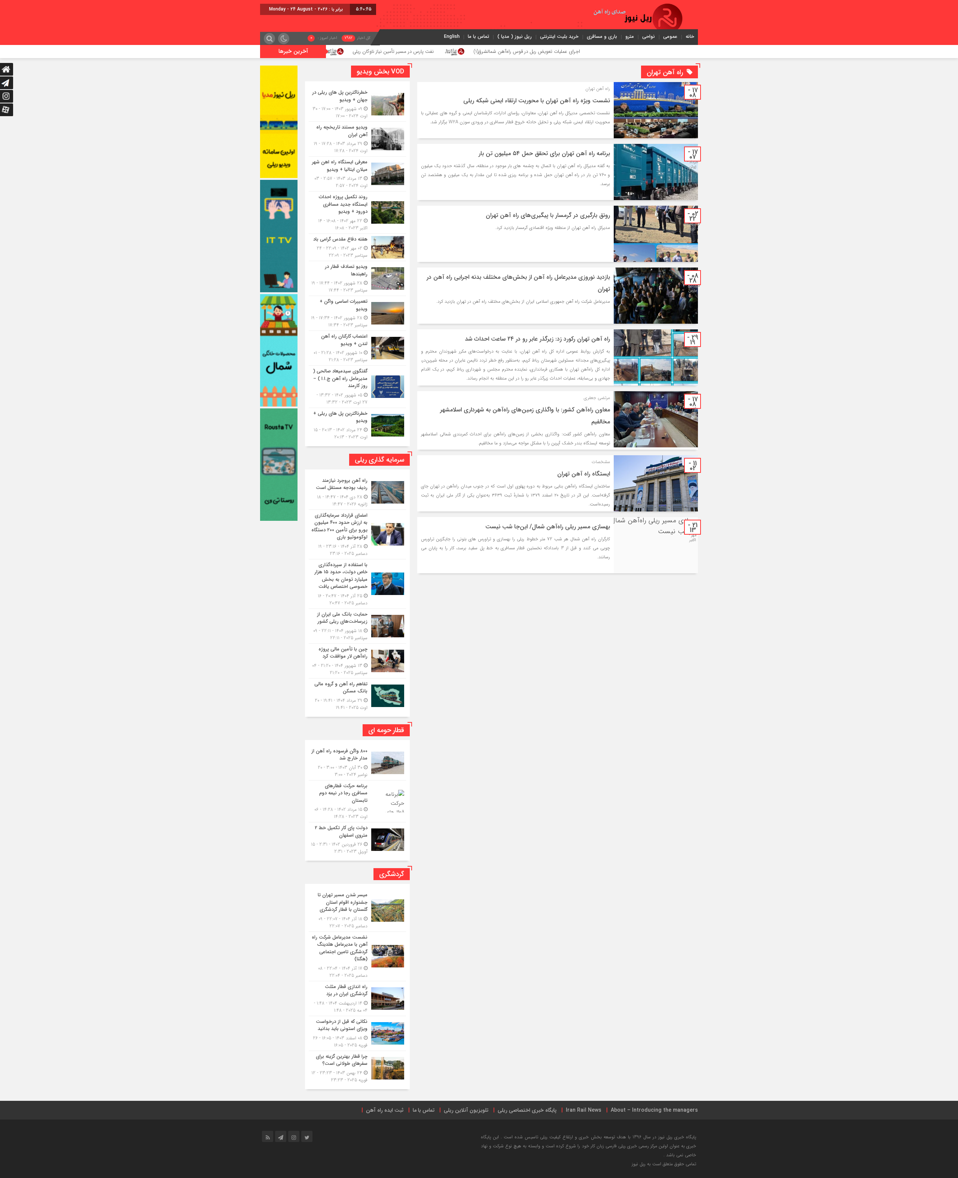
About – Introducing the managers (654, 1110)
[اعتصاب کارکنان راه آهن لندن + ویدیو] (357, 348)
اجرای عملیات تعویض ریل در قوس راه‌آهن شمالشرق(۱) (620, 51)
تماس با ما (478, 36)
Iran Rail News (583, 1110)
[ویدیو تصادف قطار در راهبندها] (357, 278)
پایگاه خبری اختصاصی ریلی (527, 1110)
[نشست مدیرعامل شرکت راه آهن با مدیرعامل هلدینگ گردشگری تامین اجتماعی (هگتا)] (357, 956)
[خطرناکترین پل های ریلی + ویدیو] (357, 424)
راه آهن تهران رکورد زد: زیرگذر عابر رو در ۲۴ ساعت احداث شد (537, 339)
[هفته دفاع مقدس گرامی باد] (357, 247)
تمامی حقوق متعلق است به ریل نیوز (664, 1164)
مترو (629, 36)
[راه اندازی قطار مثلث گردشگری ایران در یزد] (357, 998)
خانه (690, 36)
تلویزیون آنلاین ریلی (466, 1110)
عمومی (670, 36)
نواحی (648, 36)
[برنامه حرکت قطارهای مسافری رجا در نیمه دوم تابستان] (357, 801)
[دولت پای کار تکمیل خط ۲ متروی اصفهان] (357, 838)
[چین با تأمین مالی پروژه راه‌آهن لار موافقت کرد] (357, 661)
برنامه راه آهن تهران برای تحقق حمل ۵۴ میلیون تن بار (544, 153)
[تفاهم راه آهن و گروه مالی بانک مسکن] (357, 695)
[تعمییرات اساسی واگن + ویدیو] (357, 313)
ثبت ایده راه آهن (384, 1110)
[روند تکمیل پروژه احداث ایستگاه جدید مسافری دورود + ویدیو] (357, 212)
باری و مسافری (602, 36)
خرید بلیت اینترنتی (559, 36)
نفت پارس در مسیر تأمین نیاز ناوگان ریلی (487, 51)
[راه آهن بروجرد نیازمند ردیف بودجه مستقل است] (357, 492)
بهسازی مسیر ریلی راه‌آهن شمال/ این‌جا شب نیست (547, 526)
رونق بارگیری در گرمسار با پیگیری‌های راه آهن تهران (548, 215)
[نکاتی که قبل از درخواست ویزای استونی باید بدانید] (357, 1033)
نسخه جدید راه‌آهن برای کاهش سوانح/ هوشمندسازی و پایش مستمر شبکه (332, 51)
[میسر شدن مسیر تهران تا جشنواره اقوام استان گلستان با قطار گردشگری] (357, 910)
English (452, 36)
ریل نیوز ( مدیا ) (514, 36)
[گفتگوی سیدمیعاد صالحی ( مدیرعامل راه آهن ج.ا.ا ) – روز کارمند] (357, 387)
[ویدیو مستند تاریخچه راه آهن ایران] (357, 139)
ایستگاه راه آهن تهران (583, 473)
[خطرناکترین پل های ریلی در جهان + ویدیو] (357, 104)
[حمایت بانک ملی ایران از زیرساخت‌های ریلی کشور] (357, 626)
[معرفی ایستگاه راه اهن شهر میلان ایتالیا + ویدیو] (357, 174)
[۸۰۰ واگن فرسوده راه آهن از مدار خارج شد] (357, 763)
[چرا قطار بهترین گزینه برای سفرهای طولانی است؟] (357, 1067)
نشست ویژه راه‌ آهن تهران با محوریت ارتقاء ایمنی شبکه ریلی (536, 100)
